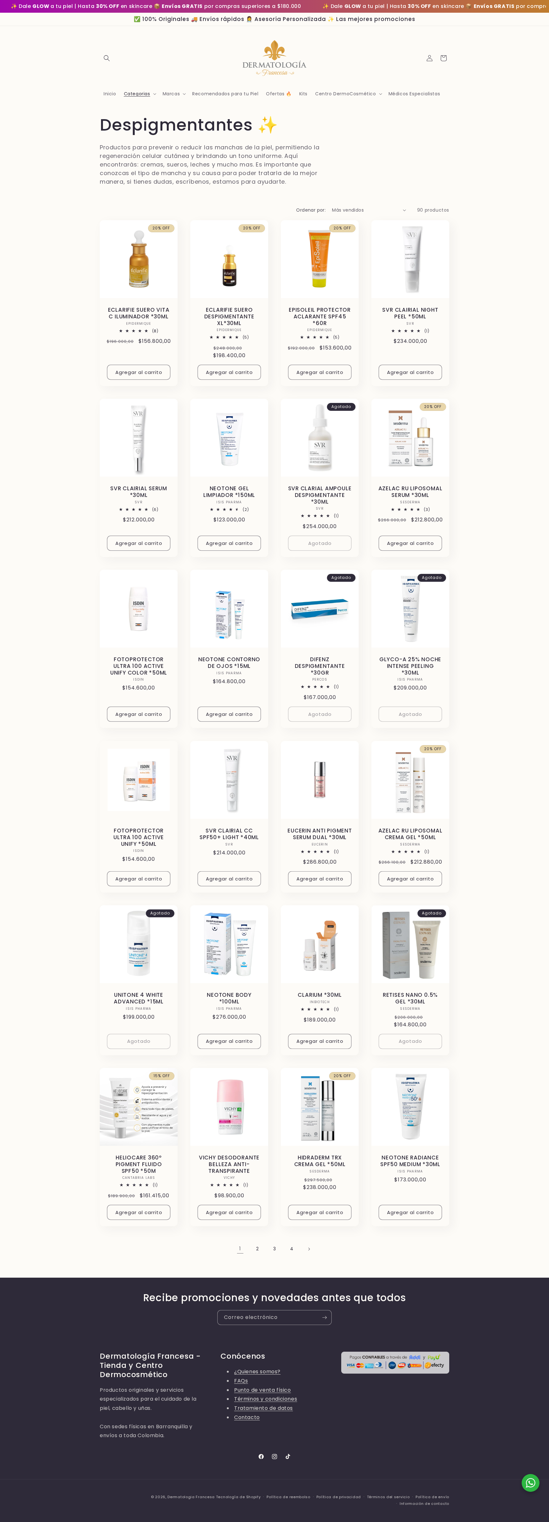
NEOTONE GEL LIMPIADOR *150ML (229, 492)
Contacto (247, 1417)
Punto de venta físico (262, 1390)
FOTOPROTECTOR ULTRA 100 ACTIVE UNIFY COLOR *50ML (138, 666)
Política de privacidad (338, 1496)
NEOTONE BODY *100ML (229, 998)
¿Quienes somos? (257, 1371)
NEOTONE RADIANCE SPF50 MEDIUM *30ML (410, 1161)
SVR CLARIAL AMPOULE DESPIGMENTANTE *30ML (320, 495)
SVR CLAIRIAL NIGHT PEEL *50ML (410, 313)
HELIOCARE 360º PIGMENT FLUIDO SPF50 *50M (139, 1164)
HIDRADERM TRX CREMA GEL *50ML (320, 1161)
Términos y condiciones (265, 1399)
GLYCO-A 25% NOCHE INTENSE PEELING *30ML (410, 666)
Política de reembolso (288, 1496)
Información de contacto (424, 1503)
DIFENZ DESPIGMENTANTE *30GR (320, 666)
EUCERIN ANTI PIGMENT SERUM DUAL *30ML (320, 834)
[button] (107, 58)
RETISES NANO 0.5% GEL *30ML (410, 998)
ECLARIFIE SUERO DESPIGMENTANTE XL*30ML (229, 316)
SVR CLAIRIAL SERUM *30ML (138, 492)
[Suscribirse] (324, 1317)
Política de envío (432, 1496)
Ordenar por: (311, 210)
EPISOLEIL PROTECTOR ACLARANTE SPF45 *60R (320, 316)
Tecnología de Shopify (238, 1496)
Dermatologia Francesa (191, 1496)
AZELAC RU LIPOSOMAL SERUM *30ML (410, 492)
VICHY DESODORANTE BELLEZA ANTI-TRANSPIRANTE (229, 1164)
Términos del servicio (388, 1496)
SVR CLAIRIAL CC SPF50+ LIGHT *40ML (229, 834)
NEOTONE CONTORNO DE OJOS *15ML (229, 662)
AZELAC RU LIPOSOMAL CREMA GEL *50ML (410, 834)
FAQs (241, 1380)
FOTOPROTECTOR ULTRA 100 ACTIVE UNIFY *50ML (138, 837)
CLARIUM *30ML (320, 995)
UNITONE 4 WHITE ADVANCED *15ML (139, 998)
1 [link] (240, 1248)
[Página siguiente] (309, 1249)
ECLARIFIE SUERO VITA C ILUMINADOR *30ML (139, 313)
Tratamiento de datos (263, 1408)
